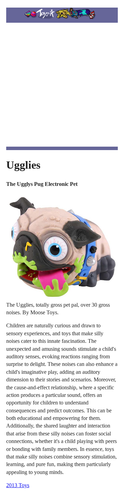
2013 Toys (17, 485)
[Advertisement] (62, 85)
